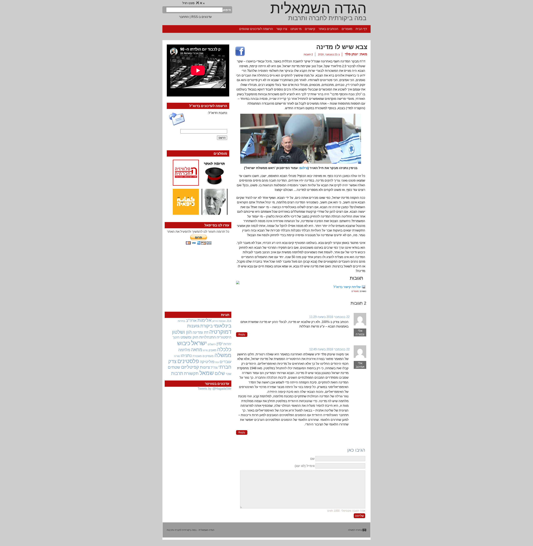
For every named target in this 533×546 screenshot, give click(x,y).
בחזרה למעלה (355, 530)
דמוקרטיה (220, 332)
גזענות (193, 326)
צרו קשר (281, 29)
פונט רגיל (188, 3)
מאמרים (347, 29)
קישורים (310, 29)
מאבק (212, 350)
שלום (220, 373)
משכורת (197, 356)
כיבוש (183, 343)
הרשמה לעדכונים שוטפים (256, 29)
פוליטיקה (207, 362)
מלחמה (184, 350)
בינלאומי (222, 326)
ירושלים (212, 344)
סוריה (177, 356)
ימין (220, 343)
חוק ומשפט (189, 337)
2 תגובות (308, 54)
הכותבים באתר (328, 29)
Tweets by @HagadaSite (214, 388)
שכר (228, 374)
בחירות (181, 321)
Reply (241, 334)
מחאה (196, 349)
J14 (229, 320)
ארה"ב (191, 320)
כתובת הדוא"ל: (217, 113)
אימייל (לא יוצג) (305, 466)
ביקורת (206, 326)
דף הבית (361, 29)
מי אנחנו (295, 29)
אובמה (222, 321)
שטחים (174, 367)
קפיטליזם (190, 367)
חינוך (176, 337)
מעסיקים (208, 356)
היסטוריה (224, 337)
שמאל (206, 373)
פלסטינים (188, 361)
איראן (215, 321)
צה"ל (214, 367)
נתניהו (186, 355)
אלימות (204, 320)
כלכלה (224, 349)
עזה (217, 362)
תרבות (177, 373)
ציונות (205, 367)
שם (312, 458)
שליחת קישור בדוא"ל (347, 287)
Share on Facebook (240, 52)
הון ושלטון (182, 332)
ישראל (199, 343)
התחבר (184, 17)
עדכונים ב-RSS (201, 17)
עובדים (225, 361)
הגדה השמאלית (318, 8)
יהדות (227, 344)
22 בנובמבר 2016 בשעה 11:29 (329, 317)
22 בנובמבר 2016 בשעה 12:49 (329, 349)
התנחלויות (207, 337)
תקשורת (191, 373)
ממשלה (222, 355)
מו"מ (205, 350)
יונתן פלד (351, 54)
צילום (304, 168)
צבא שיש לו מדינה (341, 46)
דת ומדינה (200, 332)
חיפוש (227, 10)
